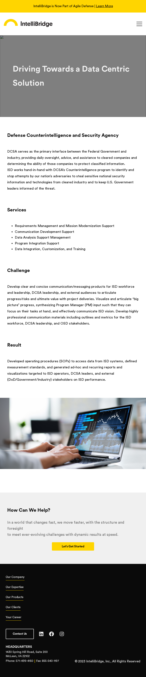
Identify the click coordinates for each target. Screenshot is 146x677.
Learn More (104, 6)
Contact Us (20, 633)
